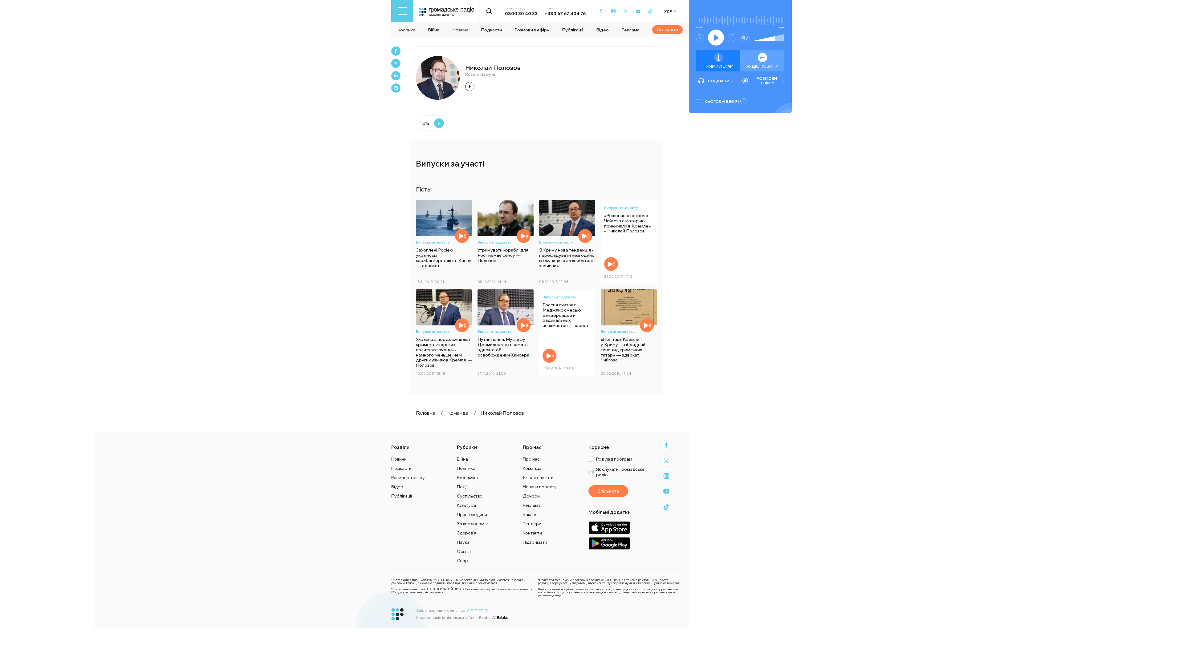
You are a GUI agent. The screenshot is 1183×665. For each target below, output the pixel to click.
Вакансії (531, 514)
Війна (433, 30)
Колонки (406, 30)
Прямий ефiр (718, 66)
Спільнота (667, 29)
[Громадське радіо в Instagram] (613, 11)
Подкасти (491, 30)
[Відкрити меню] (402, 11)
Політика (466, 468)
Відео (602, 30)
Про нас (531, 459)
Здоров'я (466, 533)
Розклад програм (614, 459)
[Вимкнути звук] (745, 37)
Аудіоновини (762, 66)
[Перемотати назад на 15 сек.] (700, 37)
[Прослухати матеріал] (462, 236)
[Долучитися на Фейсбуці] (469, 86)
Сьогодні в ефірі (722, 101)
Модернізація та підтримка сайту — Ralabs (453, 617)
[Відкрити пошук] (489, 11)
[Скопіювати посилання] (395, 88)
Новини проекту (540, 487)
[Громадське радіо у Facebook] (601, 11)
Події (462, 487)
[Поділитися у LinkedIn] (395, 75)
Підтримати (535, 542)
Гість (424, 123)
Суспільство (469, 496)
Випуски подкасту (433, 242)
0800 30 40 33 (521, 13)
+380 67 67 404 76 (565, 13)
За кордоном (470, 523)
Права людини (472, 514)
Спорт (463, 560)
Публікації (572, 30)
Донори (531, 496)
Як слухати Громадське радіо (620, 472)
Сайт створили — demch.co (440, 610)
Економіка (467, 477)
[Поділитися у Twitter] (395, 63)
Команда (532, 468)
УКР (668, 11)
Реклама (630, 30)
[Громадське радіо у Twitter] (625, 11)
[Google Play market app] (609, 543)
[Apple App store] (609, 527)
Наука (463, 542)
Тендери (532, 523)
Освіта (464, 551)
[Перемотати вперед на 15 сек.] (732, 37)
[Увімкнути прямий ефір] (716, 38)
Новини (460, 30)
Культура (466, 505)
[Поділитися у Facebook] (395, 51)
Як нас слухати (538, 477)
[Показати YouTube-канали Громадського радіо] (638, 11)
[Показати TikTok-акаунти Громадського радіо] (650, 11)
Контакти (532, 533)
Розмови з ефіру (531, 30)
